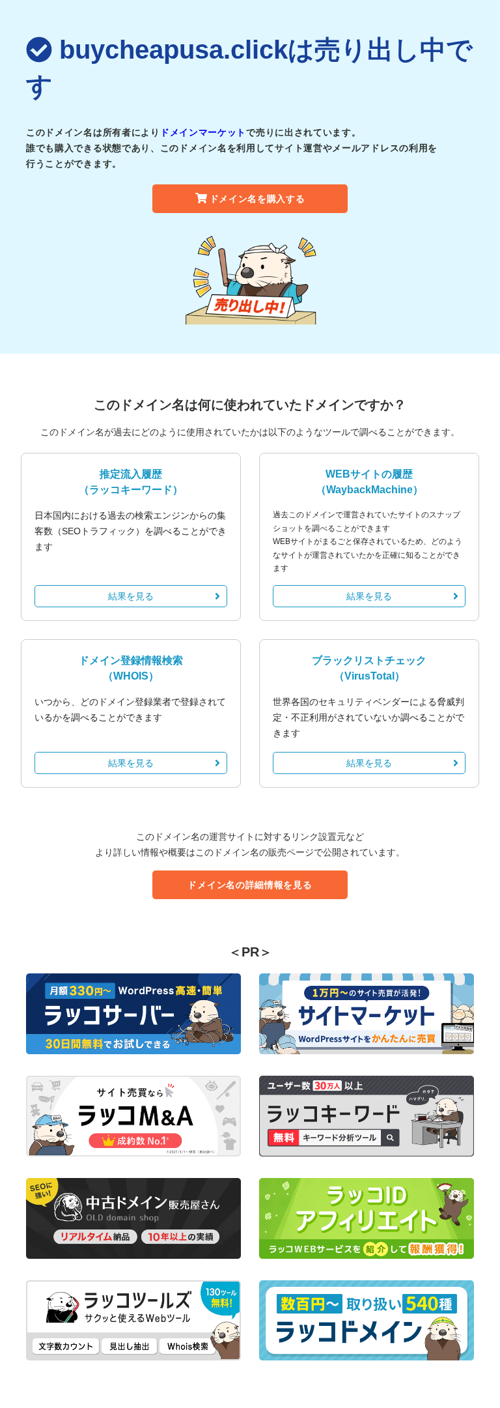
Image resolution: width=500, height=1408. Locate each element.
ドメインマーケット (203, 132)
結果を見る (131, 596)
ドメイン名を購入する (257, 199)
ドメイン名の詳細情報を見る (250, 885)
